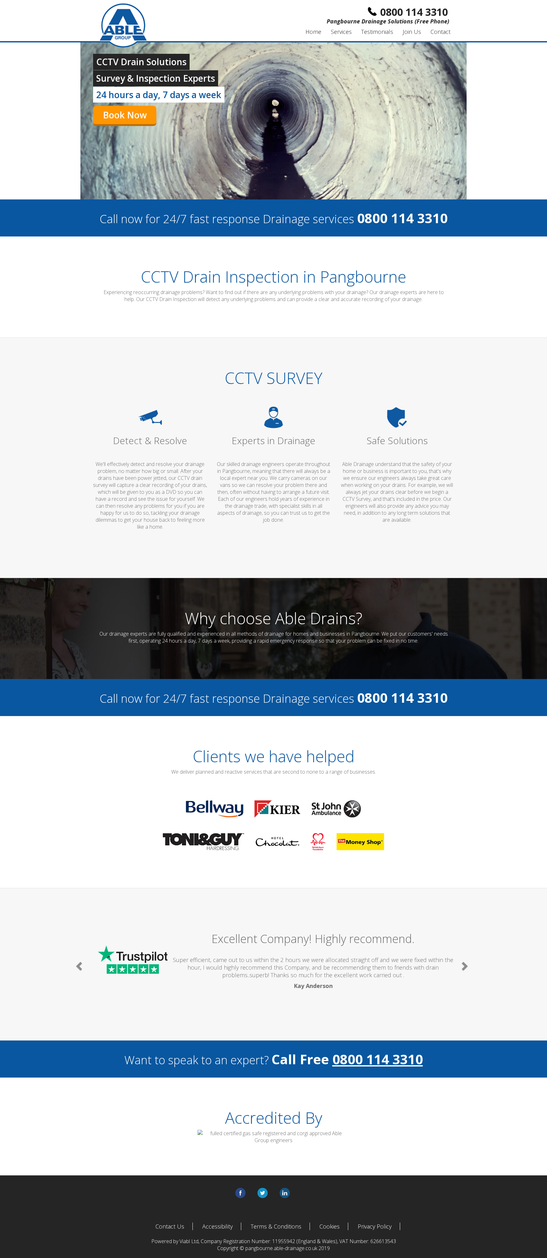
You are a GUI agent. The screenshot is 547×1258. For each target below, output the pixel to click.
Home (313, 31)
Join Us (412, 31)
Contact (440, 31)
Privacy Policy (375, 1226)
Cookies (329, 1226)
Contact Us (169, 1226)
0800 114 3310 (377, 1059)
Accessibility (217, 1226)
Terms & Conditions (276, 1226)
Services (341, 31)
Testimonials (377, 31)
